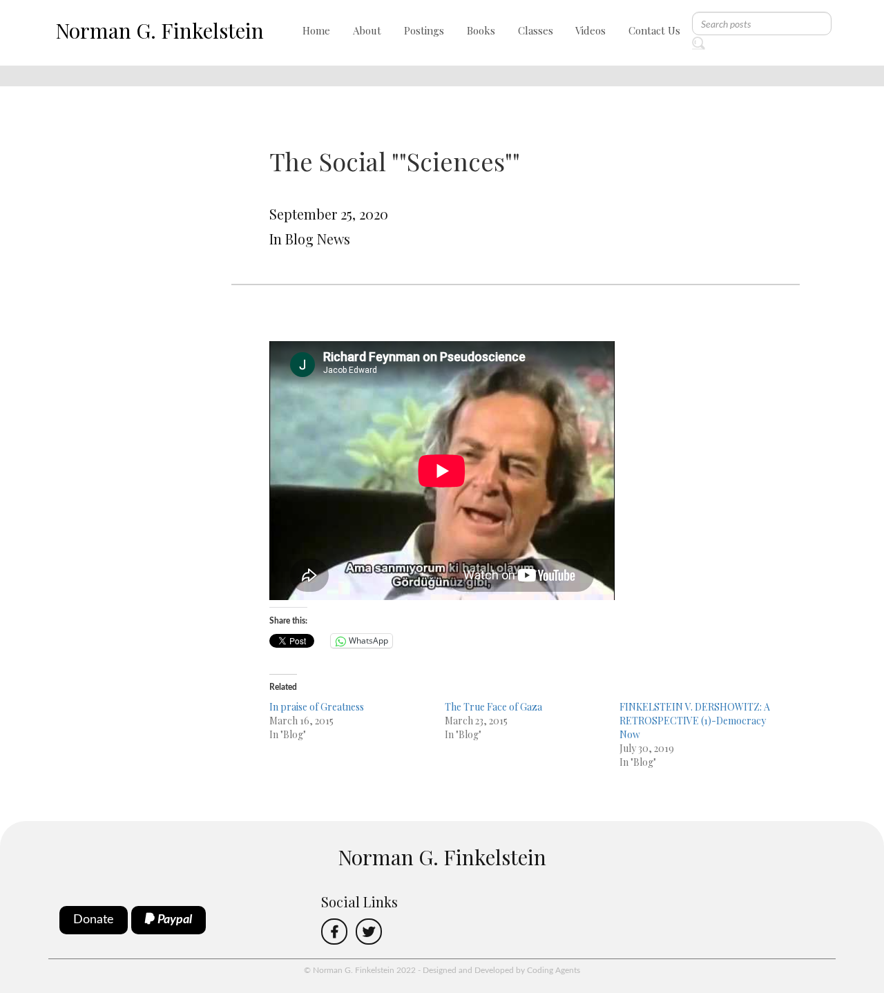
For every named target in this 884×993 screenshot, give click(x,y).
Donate (93, 920)
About (367, 30)
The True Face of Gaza (493, 706)
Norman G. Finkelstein (159, 30)
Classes (535, 30)
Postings (424, 30)
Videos (590, 30)
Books (481, 30)
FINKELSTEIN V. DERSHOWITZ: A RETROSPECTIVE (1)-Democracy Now (694, 720)
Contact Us (654, 30)
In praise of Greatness (316, 706)
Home (316, 30)
